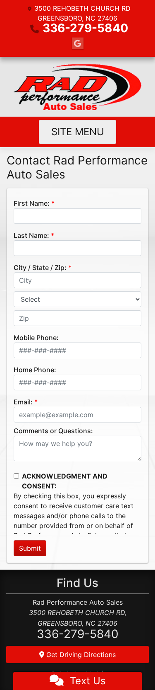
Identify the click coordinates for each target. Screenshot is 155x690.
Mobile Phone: (36, 337)
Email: (23, 402)
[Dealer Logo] (78, 86)
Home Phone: (35, 370)
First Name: (32, 203)
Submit (30, 548)
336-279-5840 (85, 28)
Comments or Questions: (53, 431)
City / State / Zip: (40, 267)
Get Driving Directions (80, 654)
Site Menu (77, 132)
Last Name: (31, 235)
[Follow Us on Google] (77, 43)
